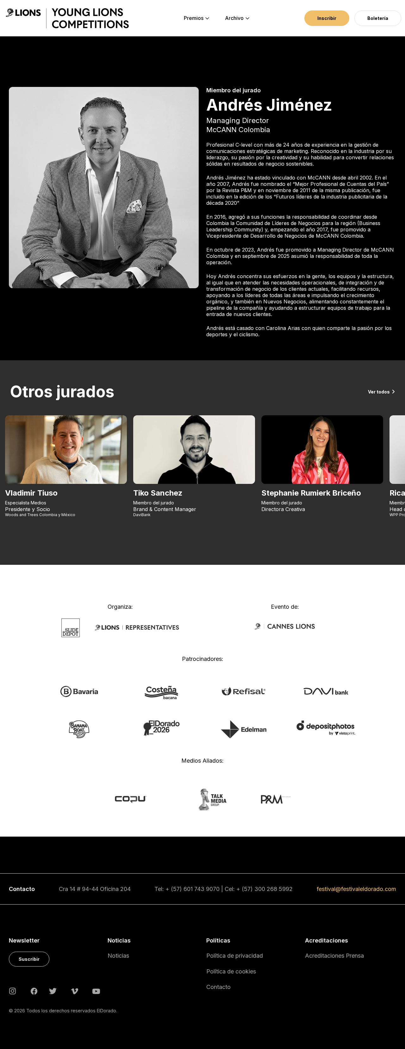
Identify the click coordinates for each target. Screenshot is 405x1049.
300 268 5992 (273, 889)
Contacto (218, 987)
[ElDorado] (161, 728)
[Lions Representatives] (137, 627)
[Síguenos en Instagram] (12, 990)
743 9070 (207, 889)
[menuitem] (193, 18)
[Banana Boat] (79, 729)
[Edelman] (243, 729)
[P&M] (268, 799)
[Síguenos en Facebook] (34, 991)
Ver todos (379, 391)
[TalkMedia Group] (202, 799)
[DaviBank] (325, 691)
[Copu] (136, 799)
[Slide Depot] (70, 627)
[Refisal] (243, 691)
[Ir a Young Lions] (67, 18)
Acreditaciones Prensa (334, 955)
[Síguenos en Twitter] (53, 990)
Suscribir (29, 959)
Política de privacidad (234, 955)
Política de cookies (231, 971)
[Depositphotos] (326, 727)
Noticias (118, 955)
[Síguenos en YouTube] (96, 990)
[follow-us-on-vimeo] (74, 990)
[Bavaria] (79, 691)
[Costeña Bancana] (161, 692)
